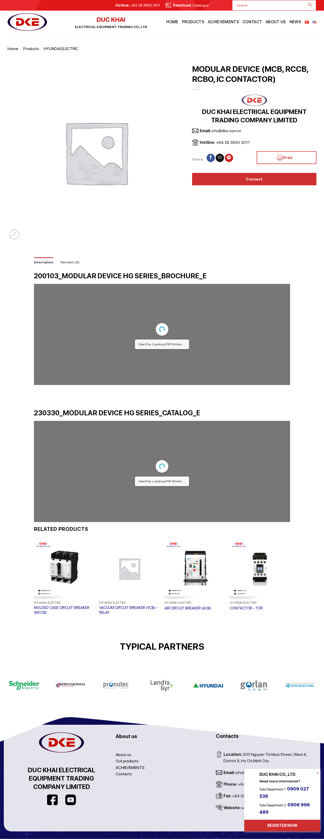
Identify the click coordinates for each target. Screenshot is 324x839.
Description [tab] (43, 262)
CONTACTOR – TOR (246, 608)
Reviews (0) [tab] (70, 262)
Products (193, 21)
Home (172, 21)
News (295, 21)
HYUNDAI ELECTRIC (61, 48)
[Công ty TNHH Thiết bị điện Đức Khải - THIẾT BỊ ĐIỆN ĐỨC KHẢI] (33, 22)
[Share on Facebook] (211, 158)
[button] (14, 234)
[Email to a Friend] (220, 158)
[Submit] (311, 5)
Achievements (223, 21)
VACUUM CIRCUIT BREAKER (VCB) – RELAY (128, 610)
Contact (252, 21)
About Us (276, 21)
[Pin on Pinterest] (229, 158)
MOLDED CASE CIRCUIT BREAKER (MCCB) (61, 610)
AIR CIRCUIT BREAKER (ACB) (188, 608)
